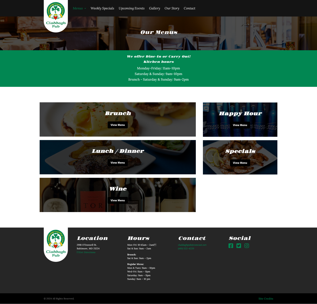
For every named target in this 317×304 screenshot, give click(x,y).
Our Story (172, 8)
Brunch (118, 113)
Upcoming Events (132, 8)
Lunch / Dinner (118, 151)
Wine (117, 189)
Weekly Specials (102, 8)
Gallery (154, 8)
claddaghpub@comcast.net (192, 244)
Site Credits (266, 298)
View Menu (118, 125)
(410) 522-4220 (186, 248)
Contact (189, 8)
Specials (240, 151)
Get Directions (86, 252)
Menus (78, 8)
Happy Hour (240, 114)
